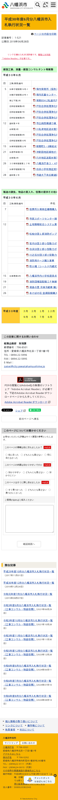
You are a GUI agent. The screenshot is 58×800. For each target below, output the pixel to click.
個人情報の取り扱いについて (21, 721)
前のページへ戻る (29, 418)
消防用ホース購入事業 (41, 260)
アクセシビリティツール (45, 4)
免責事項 (10, 729)
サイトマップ (11, 743)
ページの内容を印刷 (45, 34)
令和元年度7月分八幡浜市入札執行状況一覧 (27, 594)
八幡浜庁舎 (8, 747)
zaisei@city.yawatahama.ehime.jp (24, 366)
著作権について (36, 725)
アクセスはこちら (11, 754)
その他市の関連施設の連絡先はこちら (21, 770)
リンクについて (14, 725)
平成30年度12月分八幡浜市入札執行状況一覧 (28, 582)
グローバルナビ (53, 4)
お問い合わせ (28, 743)
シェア (19, 410)
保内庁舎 (7, 757)
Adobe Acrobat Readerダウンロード (26, 402)
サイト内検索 (38, 4)
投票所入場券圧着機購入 (43, 209)
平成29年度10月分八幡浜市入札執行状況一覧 (28, 571)
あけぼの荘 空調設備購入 (43, 293)
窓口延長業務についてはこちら (29, 783)
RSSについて (27, 729)
